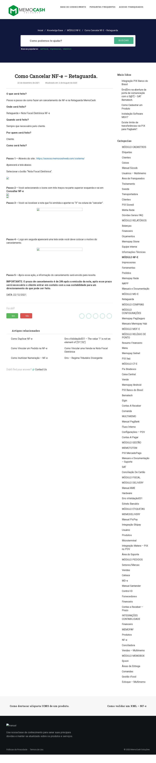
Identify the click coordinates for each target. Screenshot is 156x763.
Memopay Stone (130, 241)
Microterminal (129, 540)
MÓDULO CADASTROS (134, 147)
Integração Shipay (131, 524)
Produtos (127, 535)
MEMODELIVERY (131, 514)
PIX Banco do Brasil (132, 390)
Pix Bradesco (129, 369)
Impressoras (129, 262)
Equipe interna (129, 246)
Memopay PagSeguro (133, 318)
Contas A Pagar (130, 437)
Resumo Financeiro (132, 342)
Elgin (124, 400)
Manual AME (128, 488)
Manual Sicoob (130, 168)
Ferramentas (128, 267)
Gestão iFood (129, 676)
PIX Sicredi (128, 204)
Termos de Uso (36, 749)
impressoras (55, 49)
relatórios (67, 49)
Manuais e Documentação (135, 288)
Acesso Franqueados (131, 7)
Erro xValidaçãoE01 (132, 498)
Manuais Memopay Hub (134, 323)
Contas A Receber (131, 405)
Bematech (127, 395)
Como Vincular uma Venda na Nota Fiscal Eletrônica (86, 350)
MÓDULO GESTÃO (131, 442)
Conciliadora (128, 645)
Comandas (127, 671)
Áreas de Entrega (131, 666)
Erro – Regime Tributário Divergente (83, 358)
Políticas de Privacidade (16, 749)
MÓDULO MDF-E (131, 329)
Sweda (125, 189)
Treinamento (128, 183)
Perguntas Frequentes (102, 7)
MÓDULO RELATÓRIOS (134, 220)
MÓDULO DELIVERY (132, 482)
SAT (124, 467)
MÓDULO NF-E (74, 30)
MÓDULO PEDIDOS (132, 559)
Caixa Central (129, 374)
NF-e (124, 639)
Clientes (126, 157)
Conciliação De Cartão (133, 472)
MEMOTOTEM (129, 447)
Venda (125, 379)
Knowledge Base (55, 30)
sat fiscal (44, 49)
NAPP (125, 283)
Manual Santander (131, 585)
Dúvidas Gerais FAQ (132, 215)
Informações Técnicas (133, 252)
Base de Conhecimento (73, 7)
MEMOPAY (127, 629)
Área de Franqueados (133, 178)
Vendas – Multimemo (133, 650)
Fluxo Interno (129, 426)
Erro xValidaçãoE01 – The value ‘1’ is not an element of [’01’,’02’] (87, 340)
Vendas (126, 570)
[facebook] (88, 316)
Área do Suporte (130, 554)
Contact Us (41, 369)
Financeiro (127, 231)
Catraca (126, 575)
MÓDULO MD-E (130, 294)
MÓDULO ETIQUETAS (133, 508)
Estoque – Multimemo (133, 681)
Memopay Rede (130, 278)
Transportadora (130, 194)
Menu (125, 348)
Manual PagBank (131, 421)
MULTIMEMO (129, 416)
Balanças (126, 225)
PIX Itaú (126, 358)
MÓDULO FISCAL (131, 477)
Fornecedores (129, 596)
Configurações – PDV (133, 432)
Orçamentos (128, 236)
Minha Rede (128, 210)
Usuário (126, 530)
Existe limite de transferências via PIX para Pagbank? (133, 126)
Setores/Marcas (130, 565)
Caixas (125, 162)
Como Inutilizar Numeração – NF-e (29, 358)
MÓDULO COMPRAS (133, 304)
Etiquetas (127, 152)
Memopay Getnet (131, 353)
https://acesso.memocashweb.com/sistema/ (60, 158)
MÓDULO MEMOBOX (133, 655)
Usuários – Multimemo (134, 173)
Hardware (127, 493)
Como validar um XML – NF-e (126, 706)
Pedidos (126, 273)
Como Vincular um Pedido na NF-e (29, 348)
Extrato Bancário (130, 503)
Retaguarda (128, 299)
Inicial (40, 30)
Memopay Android (131, 384)
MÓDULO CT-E (129, 363)
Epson (125, 661)
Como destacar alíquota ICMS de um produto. (39, 706)
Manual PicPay (130, 519)
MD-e (125, 580)
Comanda (127, 411)
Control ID (127, 591)
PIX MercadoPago (132, 453)
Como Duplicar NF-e (21, 338)
